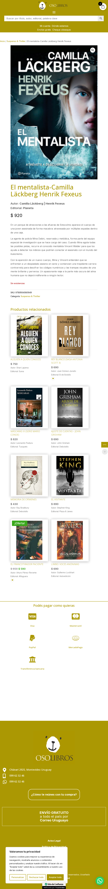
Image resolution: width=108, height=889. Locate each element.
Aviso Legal (54, 840)
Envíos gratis (44, 29)
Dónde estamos (60, 25)
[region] (37, 865)
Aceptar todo (55, 877)
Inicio (2, 41)
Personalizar (18, 877)
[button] (92, 50)
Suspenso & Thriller (16, 41)
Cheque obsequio (61, 29)
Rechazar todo (36, 877)
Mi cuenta (45, 25)
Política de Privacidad (54, 846)
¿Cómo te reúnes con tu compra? (54, 794)
